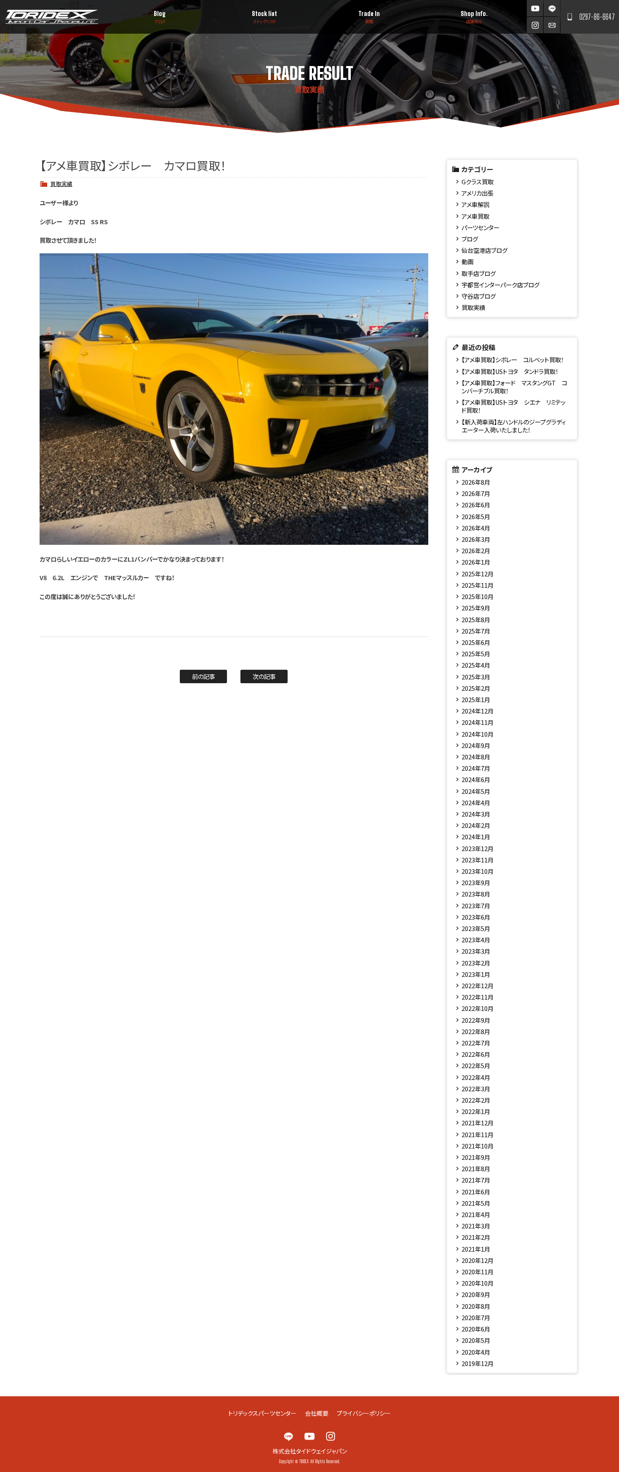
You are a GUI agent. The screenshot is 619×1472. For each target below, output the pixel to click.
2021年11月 (478, 1134)
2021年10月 (478, 1146)
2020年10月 (478, 1283)
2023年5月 (476, 928)
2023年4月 (476, 940)
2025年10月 (478, 596)
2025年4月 (476, 665)
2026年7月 (476, 493)
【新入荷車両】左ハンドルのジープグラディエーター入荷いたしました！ (514, 426)
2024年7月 (476, 768)
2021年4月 (476, 1214)
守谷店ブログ (479, 296)
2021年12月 (478, 1123)
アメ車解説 (475, 204)
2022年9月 (476, 1020)
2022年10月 (478, 1008)
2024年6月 (476, 779)
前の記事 (203, 676)
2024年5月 (476, 791)
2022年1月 (476, 1111)
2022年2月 (476, 1100)
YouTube (535, 8)
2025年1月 (476, 699)
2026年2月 (476, 550)
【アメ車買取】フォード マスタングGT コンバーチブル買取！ (514, 387)
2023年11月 (478, 860)
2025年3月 (476, 677)
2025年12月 (478, 574)
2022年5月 (476, 1065)
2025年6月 (476, 642)
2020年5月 (476, 1340)
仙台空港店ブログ (484, 250)
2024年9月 (476, 745)
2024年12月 (478, 711)
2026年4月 (476, 528)
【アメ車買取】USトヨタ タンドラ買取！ (510, 371)
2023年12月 (478, 848)
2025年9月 (476, 608)
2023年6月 (476, 917)
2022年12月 (478, 985)
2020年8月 (476, 1306)
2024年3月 (476, 814)
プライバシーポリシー (364, 1413)
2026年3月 (476, 539)
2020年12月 (478, 1260)
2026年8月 (476, 482)
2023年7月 (476, 906)
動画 (467, 261)
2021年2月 (476, 1237)
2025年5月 (476, 654)
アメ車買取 (475, 216)
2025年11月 (478, 585)
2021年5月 (476, 1203)
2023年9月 (476, 882)
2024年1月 (476, 837)
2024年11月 (478, 722)
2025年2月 (476, 688)
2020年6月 (476, 1329)
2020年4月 (476, 1352)
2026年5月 (476, 516)
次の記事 (264, 676)
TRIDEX (51, 17)
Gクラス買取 (478, 182)
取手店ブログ (479, 273)
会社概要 (316, 1413)
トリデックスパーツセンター (262, 1413)
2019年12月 (478, 1363)
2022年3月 (476, 1089)
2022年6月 (476, 1054)
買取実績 (61, 184)
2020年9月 (476, 1294)
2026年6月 (476, 505)
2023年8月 (476, 894)
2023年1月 (476, 974)
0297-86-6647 (597, 16)
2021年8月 (476, 1168)
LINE (552, 8)
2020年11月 (478, 1272)
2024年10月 (478, 734)
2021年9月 (476, 1157)
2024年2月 (476, 825)
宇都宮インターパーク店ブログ (500, 285)
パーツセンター (480, 227)
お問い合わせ (552, 25)
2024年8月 (476, 757)
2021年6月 (476, 1192)
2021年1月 (476, 1249)
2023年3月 (476, 951)
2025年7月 (476, 631)
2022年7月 (476, 1043)
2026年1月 (476, 562)
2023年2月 (476, 963)
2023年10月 (478, 871)
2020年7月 (476, 1317)
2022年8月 (476, 1031)
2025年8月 (476, 619)
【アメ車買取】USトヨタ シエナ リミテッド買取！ (514, 406)
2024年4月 (476, 802)
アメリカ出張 (478, 193)
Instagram (535, 25)
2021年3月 (476, 1226)
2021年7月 (476, 1180)
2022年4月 (476, 1077)
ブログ (470, 239)
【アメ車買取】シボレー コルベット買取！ (513, 359)
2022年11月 (478, 997)
